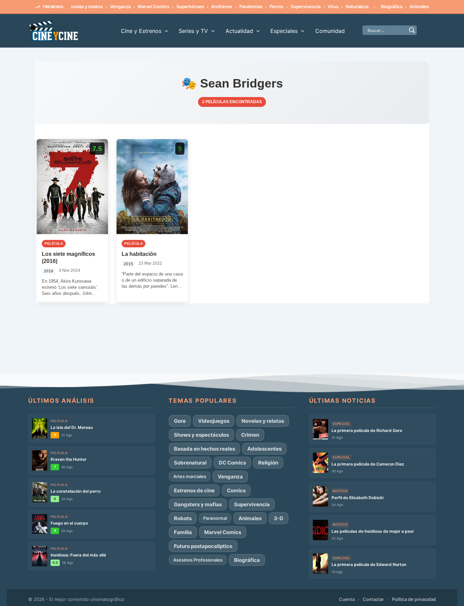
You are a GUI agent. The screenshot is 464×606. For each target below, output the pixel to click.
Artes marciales (189, 476)
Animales (410, 6)
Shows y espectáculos (201, 435)
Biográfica (382, 6)
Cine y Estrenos (141, 30)
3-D (278, 518)
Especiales (284, 30)
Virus (323, 6)
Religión (268, 462)
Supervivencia (296, 6)
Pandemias (241, 6)
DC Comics (232, 462)
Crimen (250, 435)
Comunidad (330, 30)
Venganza (111, 6)
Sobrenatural (190, 462)
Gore (180, 421)
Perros (267, 6)
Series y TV (193, 30)
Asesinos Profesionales (197, 560)
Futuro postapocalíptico (203, 546)
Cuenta (347, 599)
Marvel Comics (144, 6)
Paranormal (215, 518)
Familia (183, 532)
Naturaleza (347, 6)
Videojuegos (213, 421)
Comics (236, 490)
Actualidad (239, 30)
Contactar (373, 599)
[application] (164, 30)
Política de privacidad (414, 599)
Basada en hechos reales (204, 449)
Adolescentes (264, 449)
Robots (183, 518)
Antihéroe (212, 6)
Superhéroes (181, 6)
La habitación (139, 254)
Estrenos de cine (194, 490)
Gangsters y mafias (198, 504)
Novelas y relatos (75, 6)
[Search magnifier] (412, 30)
